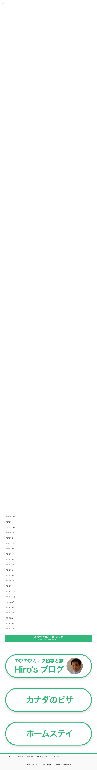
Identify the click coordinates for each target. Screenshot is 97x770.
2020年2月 (10, 549)
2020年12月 (10, 517)
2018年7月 (10, 613)
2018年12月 (10, 591)
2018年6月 (10, 618)
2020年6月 (10, 533)
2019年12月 (10, 554)
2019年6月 (10, 570)
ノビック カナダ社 (51, 757)
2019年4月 (10, 581)
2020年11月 (10, 522)
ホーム (9, 757)
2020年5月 (10, 538)
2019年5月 (10, 575)
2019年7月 (10, 565)
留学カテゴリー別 (34, 757)
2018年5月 (10, 623)
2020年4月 (10, 543)
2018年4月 (10, 629)
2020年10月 (10, 527)
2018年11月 (10, 597)
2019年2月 (10, 586)
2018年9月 (10, 602)
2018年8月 (10, 607)
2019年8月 (10, 559)
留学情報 (19, 757)
